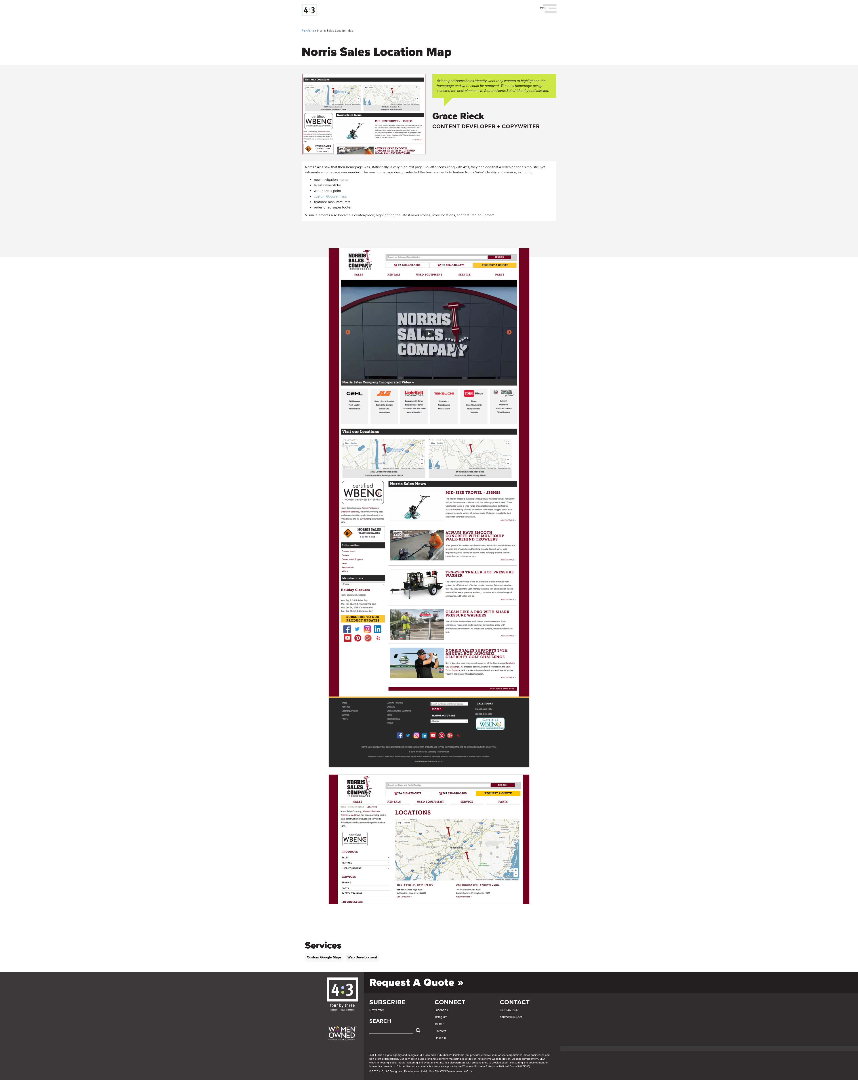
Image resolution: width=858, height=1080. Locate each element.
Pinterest (440, 1031)
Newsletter (376, 1010)
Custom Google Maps (324, 957)
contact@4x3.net (511, 1017)
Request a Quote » (416, 982)
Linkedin (440, 1038)
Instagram (441, 1017)
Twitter (439, 1024)
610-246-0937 (509, 1010)
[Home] (311, 10)
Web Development (362, 957)
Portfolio (308, 31)
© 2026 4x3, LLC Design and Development (395, 1071)
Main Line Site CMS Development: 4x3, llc (448, 1071)
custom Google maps (330, 196)
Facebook (441, 1010)
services (410, 1058)
